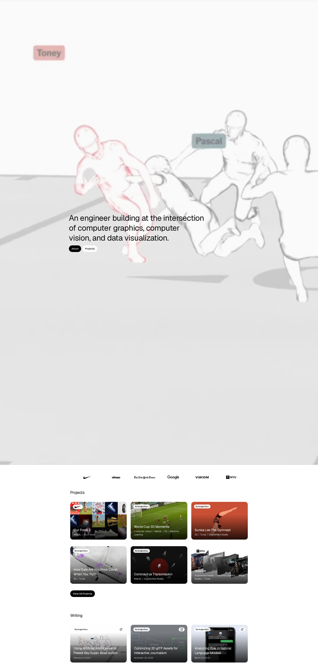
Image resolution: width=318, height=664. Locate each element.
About (75, 248)
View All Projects (82, 593)
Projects (90, 248)
